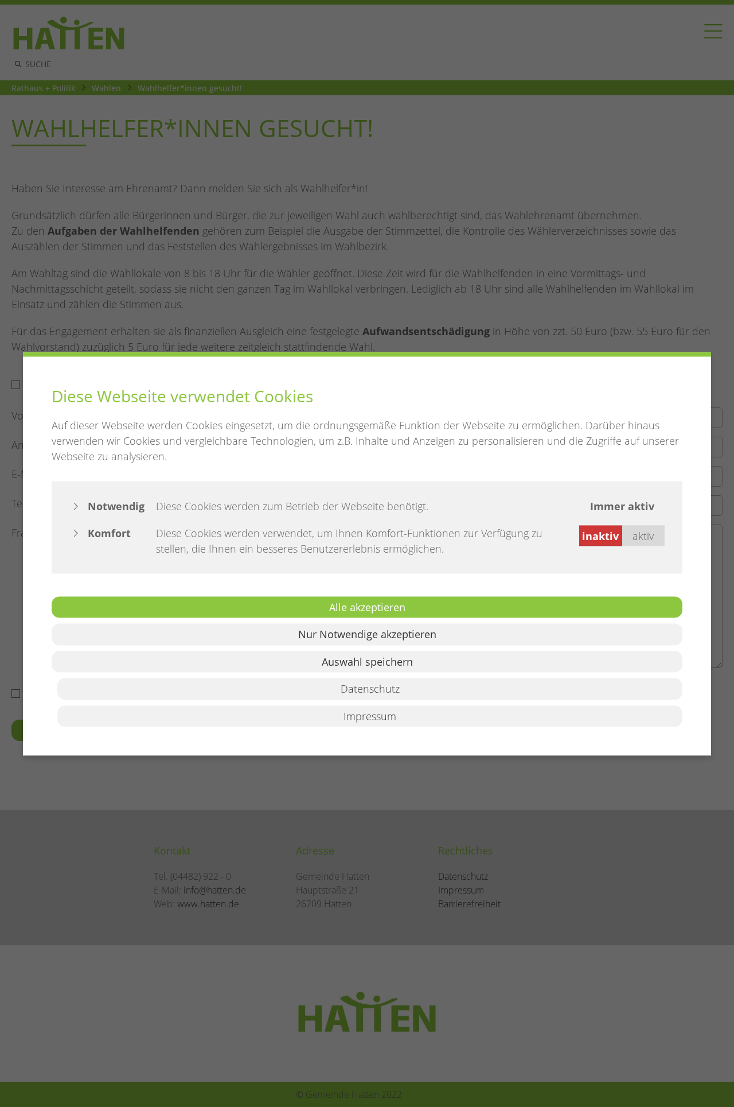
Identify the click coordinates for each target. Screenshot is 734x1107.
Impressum (369, 716)
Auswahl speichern (367, 661)
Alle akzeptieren (367, 606)
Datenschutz (370, 689)
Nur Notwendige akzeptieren (367, 634)
